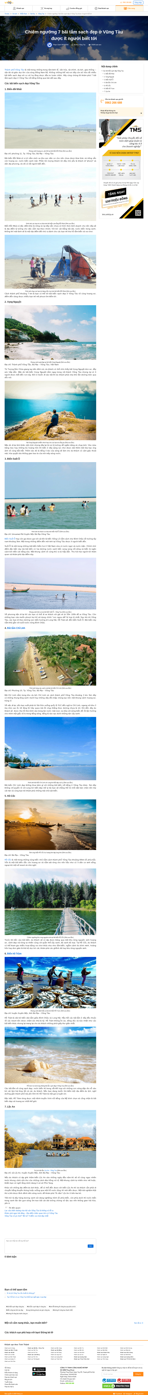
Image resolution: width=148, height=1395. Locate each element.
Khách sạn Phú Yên (33, 1357)
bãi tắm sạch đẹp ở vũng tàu (37, 1307)
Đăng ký (138, 1374)
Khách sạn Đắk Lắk (79, 1350)
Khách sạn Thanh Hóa (56, 1359)
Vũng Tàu (41, 14)
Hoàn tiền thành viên (11, 1384)
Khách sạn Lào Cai (78, 1354)
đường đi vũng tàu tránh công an (17, 1313)
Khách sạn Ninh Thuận (10, 1357)
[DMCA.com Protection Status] (116, 1386)
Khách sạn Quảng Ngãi (102, 1357)
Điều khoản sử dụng (11, 1372)
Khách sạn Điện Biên (102, 1350)
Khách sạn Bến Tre (79, 1348)
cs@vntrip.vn (69, 1381)
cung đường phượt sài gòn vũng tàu (38, 1310)
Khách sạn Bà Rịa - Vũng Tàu (36, 1348)
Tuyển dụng (8, 1382)
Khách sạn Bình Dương (126, 1348)
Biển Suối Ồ (10, 539)
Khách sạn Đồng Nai (125, 1350)
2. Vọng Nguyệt (109, 77)
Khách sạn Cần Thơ (33, 1350)
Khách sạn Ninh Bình (125, 1354)
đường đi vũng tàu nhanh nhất (63, 1310)
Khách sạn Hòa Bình (79, 1352)
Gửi (90, 1246)
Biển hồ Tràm (14, 953)
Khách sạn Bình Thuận (11, 1350)
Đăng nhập (138, 2)
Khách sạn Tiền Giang (102, 1359)
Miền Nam (23, 14)
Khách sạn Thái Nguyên (34, 1359)
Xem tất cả (137, 1323)
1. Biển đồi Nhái (109, 74)
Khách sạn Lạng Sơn (56, 1354)
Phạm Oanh (57, 45)
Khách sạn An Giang (10, 1348)
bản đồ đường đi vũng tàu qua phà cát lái (63, 1307)
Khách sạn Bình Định (102, 1348)
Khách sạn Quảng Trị (10, 1359)
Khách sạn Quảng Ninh (126, 1357)
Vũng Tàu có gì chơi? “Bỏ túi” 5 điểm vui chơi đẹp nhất (26, 1216)
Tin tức (7, 14)
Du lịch (15, 14)
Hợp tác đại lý (9, 1387)
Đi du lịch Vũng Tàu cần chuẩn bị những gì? (21, 1293)
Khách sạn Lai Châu (9, 1354)
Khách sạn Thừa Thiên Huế (81, 1359)
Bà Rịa (32, 14)
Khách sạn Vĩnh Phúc (10, 1361)
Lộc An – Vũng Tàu (51, 1170)
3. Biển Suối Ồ (108, 80)
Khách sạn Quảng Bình (56, 1357)
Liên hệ (7, 1370)
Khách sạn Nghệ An (102, 1354)
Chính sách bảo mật (11, 1375)
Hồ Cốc (8, 860)
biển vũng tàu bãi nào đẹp (15, 1310)
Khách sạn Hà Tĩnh (32, 1352)
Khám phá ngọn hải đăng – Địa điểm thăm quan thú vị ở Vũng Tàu (31, 1213)
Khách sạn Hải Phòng (56, 1352)
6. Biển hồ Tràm (109, 88)
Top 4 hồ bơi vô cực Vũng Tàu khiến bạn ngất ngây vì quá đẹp (26, 1297)
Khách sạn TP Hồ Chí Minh (127, 1359)
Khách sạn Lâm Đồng (34, 1354)
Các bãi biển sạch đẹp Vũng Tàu (113, 71)
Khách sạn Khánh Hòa (103, 1352)
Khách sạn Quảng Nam (80, 1357)
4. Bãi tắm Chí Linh (110, 82)
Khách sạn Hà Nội (9, 1352)
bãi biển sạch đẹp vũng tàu (15, 1307)
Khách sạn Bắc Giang (56, 1348)
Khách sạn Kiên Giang (126, 1352)
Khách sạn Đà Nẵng (56, 1350)
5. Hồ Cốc (107, 86)
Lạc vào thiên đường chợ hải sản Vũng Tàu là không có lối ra (29, 1211)
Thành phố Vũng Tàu (14, 70)
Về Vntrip (8, 1368)
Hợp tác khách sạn (11, 1377)
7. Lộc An (107, 91)
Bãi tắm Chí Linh (16, 628)
